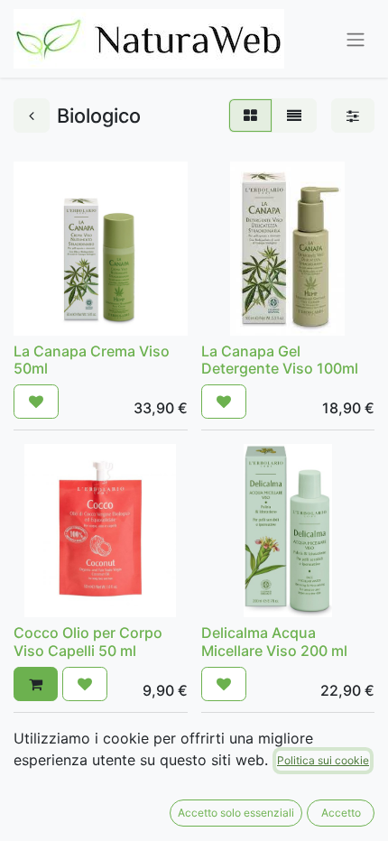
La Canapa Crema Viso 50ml (92, 359)
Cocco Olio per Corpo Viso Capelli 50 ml (88, 641)
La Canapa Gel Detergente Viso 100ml (279, 359)
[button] (36, 401)
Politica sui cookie (323, 760)
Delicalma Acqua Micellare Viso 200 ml (274, 641)
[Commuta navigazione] (355, 39)
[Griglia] (250, 115)
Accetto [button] (341, 812)
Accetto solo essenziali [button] (236, 812)
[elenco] (294, 115)
